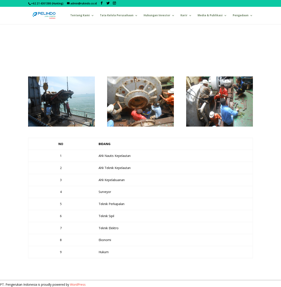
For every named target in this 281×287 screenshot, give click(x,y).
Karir (183, 15)
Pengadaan (241, 15)
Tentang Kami (80, 15)
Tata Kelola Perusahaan (116, 15)
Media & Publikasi (210, 15)
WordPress (78, 284)
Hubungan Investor (157, 15)
